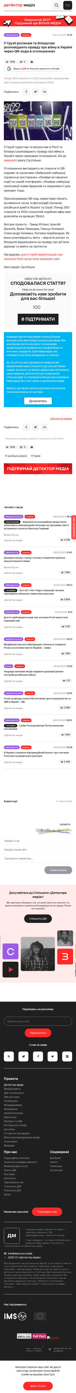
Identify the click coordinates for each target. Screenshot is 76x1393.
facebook (55, 1158)
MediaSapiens (12, 1089)
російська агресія (17, 455)
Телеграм (56, 1166)
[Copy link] (44, 91)
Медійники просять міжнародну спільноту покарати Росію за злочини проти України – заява (35, 646)
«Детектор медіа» (61, 418)
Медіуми (9, 1145)
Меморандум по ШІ (16, 1166)
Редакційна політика (17, 1158)
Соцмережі (59, 1152)
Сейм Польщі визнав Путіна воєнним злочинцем (33, 727)
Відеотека (10, 1117)
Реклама (9, 1174)
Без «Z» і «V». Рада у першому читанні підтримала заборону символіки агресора (34, 592)
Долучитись (38, 401)
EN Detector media (15, 1125)
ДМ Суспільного (14, 1093)
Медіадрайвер (13, 1105)
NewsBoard (11, 1109)
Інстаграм (56, 1170)
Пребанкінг (11, 1101)
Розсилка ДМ (12, 1190)
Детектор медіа (13, 1084)
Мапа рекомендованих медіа (22, 1137)
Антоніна (9, 1129)
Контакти (10, 1178)
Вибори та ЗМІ (13, 1121)
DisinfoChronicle (13, 1113)
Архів (7, 1194)
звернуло (10, 160)
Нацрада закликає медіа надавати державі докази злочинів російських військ (33, 673)
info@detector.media (20, 1253)
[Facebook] (26, 91)
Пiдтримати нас (47, 1211)
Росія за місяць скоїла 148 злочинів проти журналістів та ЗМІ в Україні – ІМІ (37, 700)
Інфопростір (11, 34)
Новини (26, 34)
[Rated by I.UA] (53, 1338)
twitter (54, 1162)
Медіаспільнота (13, 516)
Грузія (37, 455)
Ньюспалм (10, 1141)
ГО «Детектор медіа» (17, 1133)
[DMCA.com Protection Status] (24, 1338)
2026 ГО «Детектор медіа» (24, 1257)
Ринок (8, 666)
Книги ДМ (10, 1170)
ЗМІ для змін (11, 1097)
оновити (65, 824)
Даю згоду (38, 1386)
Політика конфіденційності (20, 1162)
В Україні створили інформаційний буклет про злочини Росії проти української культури (36, 754)
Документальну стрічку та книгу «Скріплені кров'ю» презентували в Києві (34, 559)
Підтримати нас (14, 1182)
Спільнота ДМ (38, 918)
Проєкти (11, 1079)
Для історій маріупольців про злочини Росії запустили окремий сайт (36, 619)
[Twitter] (35, 91)
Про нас (10, 1152)
